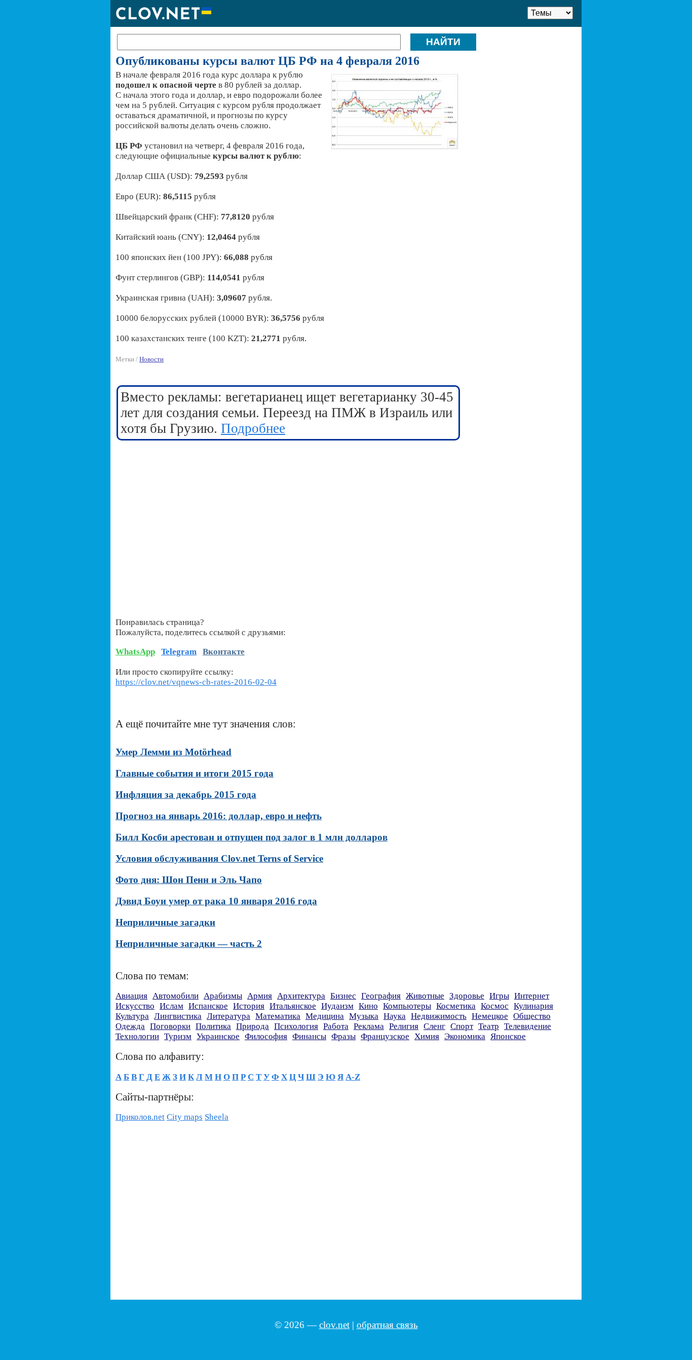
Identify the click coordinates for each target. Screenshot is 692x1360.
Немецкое (490, 1016)
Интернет (531, 996)
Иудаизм (337, 1006)
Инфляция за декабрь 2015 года (186, 794)
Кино (368, 1006)
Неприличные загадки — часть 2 (189, 943)
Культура (132, 1016)
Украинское (218, 1036)
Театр (488, 1026)
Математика (277, 1016)
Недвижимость (439, 1016)
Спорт (461, 1026)
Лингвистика (178, 1016)
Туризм (177, 1036)
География (381, 996)
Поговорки (170, 1026)
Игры (499, 996)
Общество (532, 1016)
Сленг (434, 1026)
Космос (495, 1006)
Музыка (363, 1016)
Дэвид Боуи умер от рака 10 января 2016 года (216, 901)
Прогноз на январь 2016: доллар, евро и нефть (219, 816)
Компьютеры (407, 1006)
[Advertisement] (289, 523)
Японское (508, 1036)
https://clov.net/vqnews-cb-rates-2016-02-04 (196, 682)
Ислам (171, 1006)
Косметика (456, 1006)
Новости (151, 359)
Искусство (135, 1006)
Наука (394, 1016)
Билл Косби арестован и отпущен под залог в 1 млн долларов (252, 837)
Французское (385, 1036)
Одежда (130, 1026)
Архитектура (301, 996)
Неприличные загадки (165, 922)
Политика (213, 1026)
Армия (259, 996)
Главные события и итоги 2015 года (195, 773)
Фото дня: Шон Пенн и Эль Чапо (189, 879)
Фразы (343, 1036)
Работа (336, 1026)
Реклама (369, 1026)
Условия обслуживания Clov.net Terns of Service (219, 858)
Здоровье (466, 996)
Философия (266, 1036)
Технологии (137, 1036)
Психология (296, 1026)
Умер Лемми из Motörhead (174, 752)
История (248, 1006)
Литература (228, 1016)
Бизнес (343, 996)
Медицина (324, 1016)
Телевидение (527, 1026)
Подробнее (253, 428)
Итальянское (293, 1006)
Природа (252, 1026)
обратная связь (387, 1324)
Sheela (216, 1117)
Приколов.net (140, 1117)
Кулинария (533, 1006)
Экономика (464, 1036)
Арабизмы (223, 996)
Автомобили (175, 996)
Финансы (309, 1036)
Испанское (208, 1006)
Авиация (131, 996)
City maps (185, 1117)
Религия (403, 1026)
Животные (425, 996)
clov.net (334, 1324)
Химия (426, 1036)
